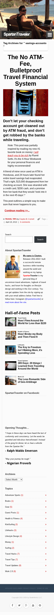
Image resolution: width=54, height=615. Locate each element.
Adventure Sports (12, 495)
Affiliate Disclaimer (13, 588)
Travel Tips (11, 219)
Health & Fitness (12, 518)
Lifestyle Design (12, 536)
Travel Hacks (11, 554)
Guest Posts (10, 512)
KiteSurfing (10, 524)
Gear (7, 507)
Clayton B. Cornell (26, 219)
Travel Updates (11, 565)
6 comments (25, 222)
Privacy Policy (29, 588)
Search (8, 234)
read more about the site (15, 302)
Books (8, 501)
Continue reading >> (16, 210)
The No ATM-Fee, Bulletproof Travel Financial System (25, 70)
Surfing (8, 548)
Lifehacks (9, 530)
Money (8, 542)
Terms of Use (42, 588)
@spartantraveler (33, 299)
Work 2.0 (9, 571)
